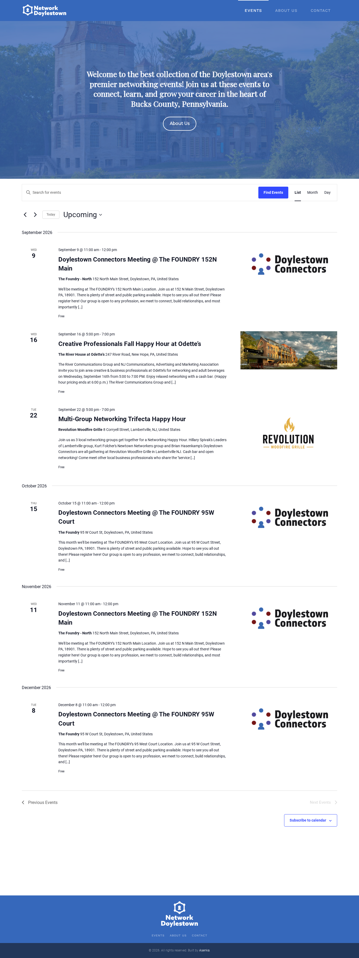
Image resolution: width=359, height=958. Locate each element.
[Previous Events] (25, 215)
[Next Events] (35, 215)
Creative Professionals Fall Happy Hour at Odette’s (129, 344)
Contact (321, 10)
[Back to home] (45, 10)
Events (253, 10)
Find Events (273, 192)
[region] (179, 100)
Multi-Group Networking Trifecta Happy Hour (122, 419)
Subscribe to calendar (308, 820)
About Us (286, 10)
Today (51, 214)
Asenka (204, 950)
